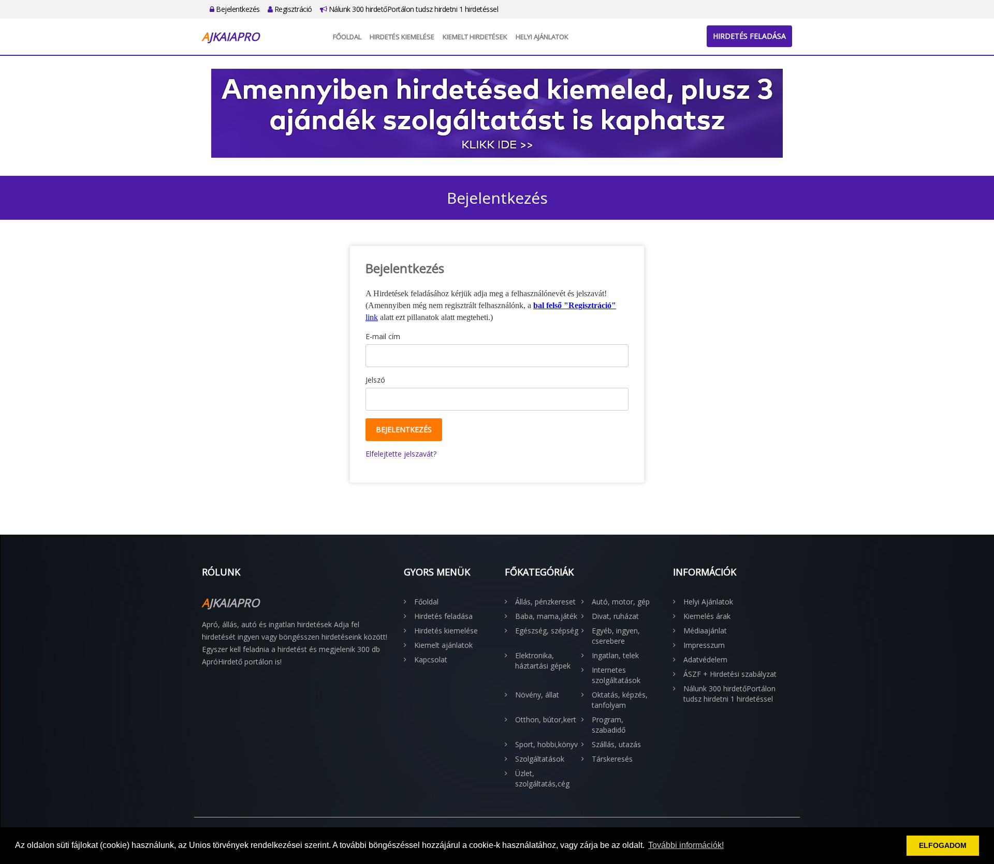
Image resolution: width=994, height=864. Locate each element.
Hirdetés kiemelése (402, 36)
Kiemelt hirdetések (475, 36)
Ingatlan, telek (615, 655)
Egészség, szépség (546, 630)
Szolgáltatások (539, 759)
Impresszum (704, 645)
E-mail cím (383, 336)
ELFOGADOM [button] (943, 845)
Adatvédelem (705, 659)
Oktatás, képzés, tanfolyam (620, 700)
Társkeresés (612, 759)
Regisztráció (292, 9)
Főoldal (347, 36)
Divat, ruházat (615, 616)
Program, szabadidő (608, 725)
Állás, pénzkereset (545, 602)
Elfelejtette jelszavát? (401, 454)
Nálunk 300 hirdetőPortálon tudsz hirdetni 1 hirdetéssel (412, 9)
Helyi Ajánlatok (542, 36)
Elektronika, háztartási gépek (543, 660)
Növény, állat (537, 695)
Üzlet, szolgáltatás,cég (542, 778)
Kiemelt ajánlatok (443, 645)
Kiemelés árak (706, 616)
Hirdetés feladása (749, 36)
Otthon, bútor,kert (545, 719)
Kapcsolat (430, 659)
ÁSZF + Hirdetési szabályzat (730, 674)
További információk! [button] (686, 845)
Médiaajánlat (705, 630)
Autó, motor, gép (621, 602)
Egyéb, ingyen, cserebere (616, 636)
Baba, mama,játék (546, 616)
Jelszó (375, 380)
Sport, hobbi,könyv (546, 744)
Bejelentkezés (237, 9)
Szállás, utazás (616, 744)
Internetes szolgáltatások (616, 675)
